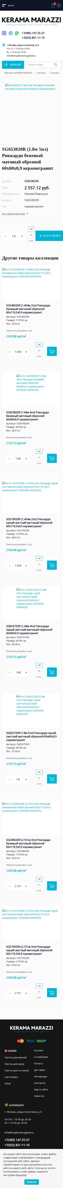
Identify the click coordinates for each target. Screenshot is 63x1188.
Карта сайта (41, 1089)
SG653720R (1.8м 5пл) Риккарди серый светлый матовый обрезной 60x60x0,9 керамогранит (31, 736)
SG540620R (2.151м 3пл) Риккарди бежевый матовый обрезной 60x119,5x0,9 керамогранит (28, 843)
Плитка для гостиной (17, 1070)
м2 (31, 228)
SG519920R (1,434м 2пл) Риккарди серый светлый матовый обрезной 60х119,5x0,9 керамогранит (29, 522)
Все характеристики (13, 213)
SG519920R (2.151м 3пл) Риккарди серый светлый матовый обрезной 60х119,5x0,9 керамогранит (29, 950)
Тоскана (55, 72)
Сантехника (11, 1077)
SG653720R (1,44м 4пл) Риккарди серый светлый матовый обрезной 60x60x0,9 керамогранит (29, 629)
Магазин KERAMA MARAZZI (18, 72)
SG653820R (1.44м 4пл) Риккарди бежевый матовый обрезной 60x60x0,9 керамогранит (27, 416)
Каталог (41, 72)
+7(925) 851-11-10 (33, 38)
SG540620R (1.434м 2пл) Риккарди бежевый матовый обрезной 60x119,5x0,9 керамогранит (28, 309)
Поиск (55, 64)
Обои (8, 1083)
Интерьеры (40, 1076)
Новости (39, 1096)
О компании (41, 1057)
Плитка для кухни (14, 1064)
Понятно (32, 1181)
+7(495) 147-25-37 (33, 33)
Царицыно (16, 1105)
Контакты (39, 1083)
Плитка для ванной (15, 1057)
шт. (31, 234)
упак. (31, 240)
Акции (12, 1051)
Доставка (39, 1070)
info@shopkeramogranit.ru (21, 55)
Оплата (38, 1063)
